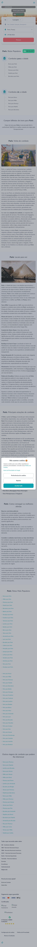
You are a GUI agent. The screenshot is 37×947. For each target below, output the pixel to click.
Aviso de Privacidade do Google (11, 470)
